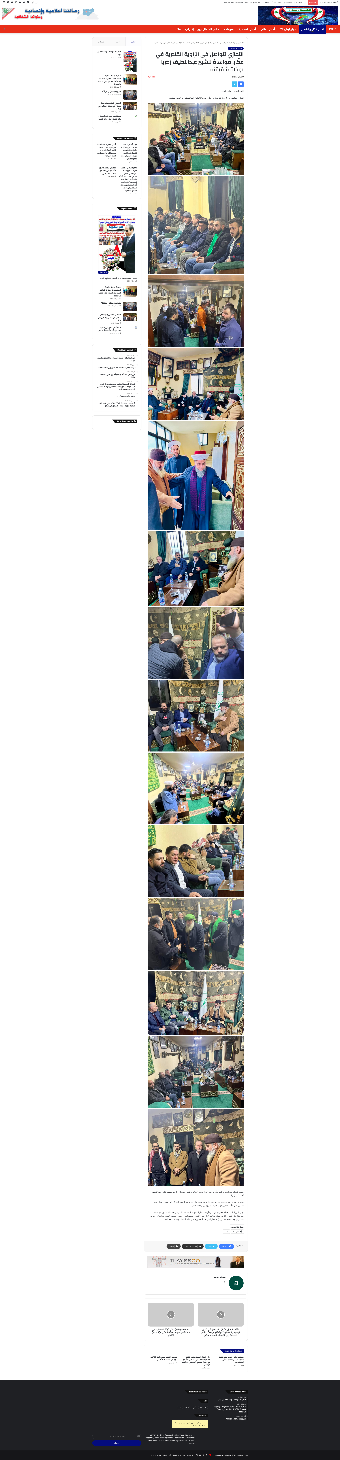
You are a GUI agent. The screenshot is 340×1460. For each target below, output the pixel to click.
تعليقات (101, 41)
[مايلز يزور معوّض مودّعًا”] (130, 95)
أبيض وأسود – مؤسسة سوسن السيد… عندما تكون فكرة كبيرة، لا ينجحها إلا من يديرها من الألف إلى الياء (106, 150)
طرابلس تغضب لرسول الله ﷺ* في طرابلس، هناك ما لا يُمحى (163, 1358)
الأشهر (133, 41)
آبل (201, 1408)
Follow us (203, 1415)
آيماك (187, 1408)
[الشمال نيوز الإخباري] (298, 16)
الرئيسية (238, 43)
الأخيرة (117, 41)
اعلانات (177, 29)
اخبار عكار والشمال (312, 29)
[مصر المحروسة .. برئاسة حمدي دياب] (130, 61)
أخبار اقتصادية (247, 29)
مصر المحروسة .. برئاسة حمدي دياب (109, 53)
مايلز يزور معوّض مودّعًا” (111, 91)
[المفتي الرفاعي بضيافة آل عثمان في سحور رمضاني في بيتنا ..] (130, 106)
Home (332, 29)
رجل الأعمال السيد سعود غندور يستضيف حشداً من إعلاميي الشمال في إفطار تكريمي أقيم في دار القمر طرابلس (196, 1360)
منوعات (229, 29)
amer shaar (220, 1277)
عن (184, 1455)
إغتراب (189, 29)
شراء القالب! (156, 1455)
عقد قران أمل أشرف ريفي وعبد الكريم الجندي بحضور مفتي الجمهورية (231, 1359)
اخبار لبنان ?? (288, 29)
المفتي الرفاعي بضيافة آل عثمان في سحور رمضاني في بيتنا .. (109, 106)
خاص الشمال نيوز (208, 29)
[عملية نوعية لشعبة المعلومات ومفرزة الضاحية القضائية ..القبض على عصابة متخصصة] (130, 79)
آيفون (194, 1408)
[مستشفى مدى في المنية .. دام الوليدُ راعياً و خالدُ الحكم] (130, 120)
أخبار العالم (268, 29)
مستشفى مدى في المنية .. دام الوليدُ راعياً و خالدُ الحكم (110, 117)
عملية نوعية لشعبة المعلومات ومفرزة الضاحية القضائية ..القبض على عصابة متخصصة (109, 80)
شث (179, 1408)
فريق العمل (177, 1455)
